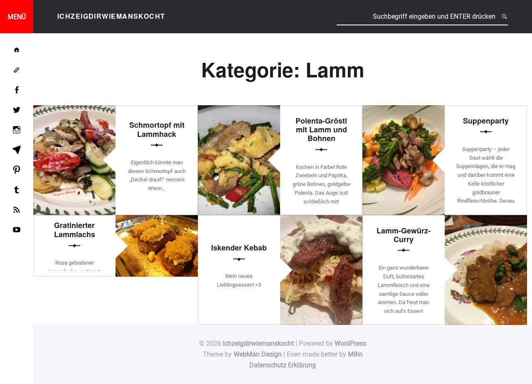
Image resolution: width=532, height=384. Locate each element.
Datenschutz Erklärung (282, 365)
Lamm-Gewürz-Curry (404, 234)
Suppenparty (486, 120)
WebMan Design (258, 354)
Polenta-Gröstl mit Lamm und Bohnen (321, 129)
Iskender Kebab (239, 248)
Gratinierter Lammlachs (74, 230)
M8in (355, 354)
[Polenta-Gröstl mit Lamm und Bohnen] (239, 110)
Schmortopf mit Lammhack (157, 129)
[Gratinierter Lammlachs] (157, 220)
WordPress (350, 343)
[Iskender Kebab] (321, 220)
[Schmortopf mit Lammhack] (74, 110)
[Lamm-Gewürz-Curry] (486, 220)
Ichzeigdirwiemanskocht (258, 343)
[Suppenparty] (403, 110)
